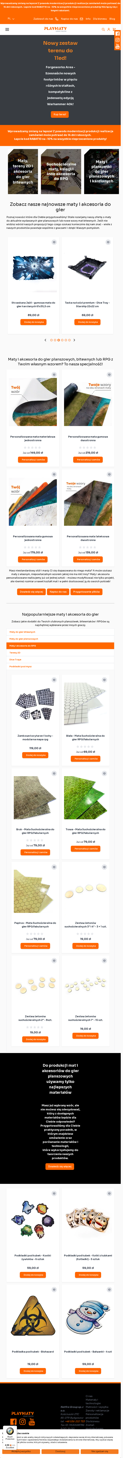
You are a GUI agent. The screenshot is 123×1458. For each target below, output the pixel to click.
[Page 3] (58, 340)
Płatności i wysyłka (97, 1407)
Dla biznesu (100, 18)
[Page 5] (66, 340)
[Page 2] (55, 340)
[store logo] (55, 29)
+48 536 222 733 (75, 1421)
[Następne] (74, 340)
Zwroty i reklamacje (97, 1410)
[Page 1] (51, 340)
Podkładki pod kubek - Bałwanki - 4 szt (88, 1351)
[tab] (60, 632)
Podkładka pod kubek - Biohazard (33, 1351)
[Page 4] (62, 340)
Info (88, 18)
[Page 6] (69, 340)
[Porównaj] (54, 242)
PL (9, 18)
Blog (112, 18)
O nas (89, 1396)
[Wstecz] (46, 340)
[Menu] (15, 1427)
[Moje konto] (109, 29)
